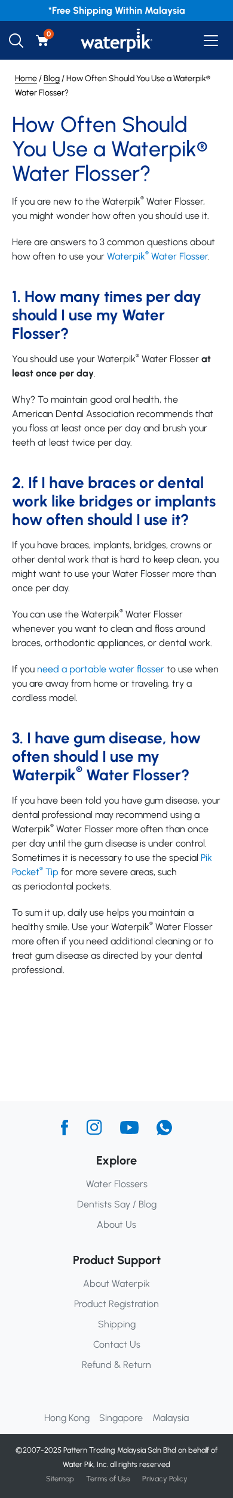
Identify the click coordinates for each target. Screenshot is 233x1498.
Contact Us (116, 1344)
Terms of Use (108, 1478)
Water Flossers (117, 1184)
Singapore (121, 1417)
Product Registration (116, 1303)
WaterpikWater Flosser (157, 256)
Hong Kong (67, 1417)
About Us (116, 1224)
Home (26, 78)
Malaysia (170, 1417)
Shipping (117, 1324)
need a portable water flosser (100, 669)
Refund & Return (116, 1364)
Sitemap (60, 1478)
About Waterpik (116, 1283)
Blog (52, 78)
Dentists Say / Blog (117, 1204)
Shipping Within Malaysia (129, 10)
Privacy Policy (165, 1478)
